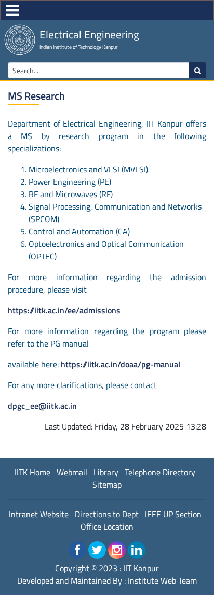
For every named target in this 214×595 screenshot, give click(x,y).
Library (105, 472)
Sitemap (107, 484)
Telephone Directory (160, 472)
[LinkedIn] (136, 550)
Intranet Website (39, 514)
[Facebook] (77, 550)
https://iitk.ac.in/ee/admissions (64, 310)
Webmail (72, 472)
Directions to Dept (107, 514)
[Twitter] (97, 550)
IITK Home (32, 472)
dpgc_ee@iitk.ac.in (42, 405)
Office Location (107, 526)
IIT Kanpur (141, 568)
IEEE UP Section (173, 514)
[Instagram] (117, 550)
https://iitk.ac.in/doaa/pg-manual (120, 364)
